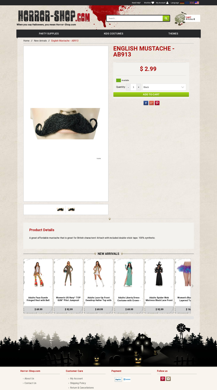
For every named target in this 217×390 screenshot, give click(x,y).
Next (192, 286)
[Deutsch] (182, 2)
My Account (76, 378)
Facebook (145, 103)
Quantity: (121, 87)
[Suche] (166, 18)
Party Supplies (49, 33)
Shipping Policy (78, 383)
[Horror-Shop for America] (197, 2)
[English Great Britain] (192, 2)
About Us (29, 378)
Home (26, 40)
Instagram (168, 379)
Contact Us (30, 383)
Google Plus (151, 103)
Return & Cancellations (82, 387)
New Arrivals (40, 40)
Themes (173, 33)
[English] (187, 2)
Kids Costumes (113, 33)
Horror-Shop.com (54, 16)
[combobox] (138, 18)
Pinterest (157, 103)
